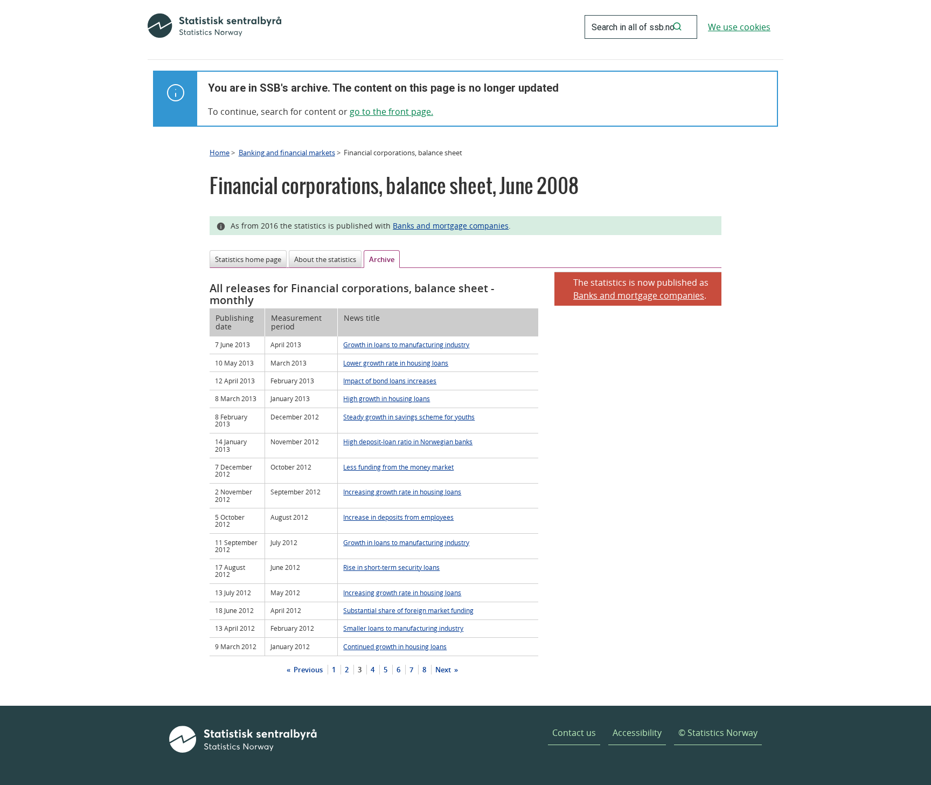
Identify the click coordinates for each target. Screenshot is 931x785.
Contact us (574, 733)
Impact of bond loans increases (389, 380)
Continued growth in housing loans (395, 646)
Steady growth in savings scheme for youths (409, 416)
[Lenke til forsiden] (214, 26)
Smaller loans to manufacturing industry (403, 628)
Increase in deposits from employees (398, 517)
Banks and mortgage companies (451, 226)
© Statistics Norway (718, 733)
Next (444, 669)
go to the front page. (391, 112)
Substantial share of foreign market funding (408, 610)
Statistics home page (248, 259)
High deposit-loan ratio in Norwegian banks (408, 441)
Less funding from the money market (398, 467)
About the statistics (325, 259)
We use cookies (739, 27)
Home (220, 152)
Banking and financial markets (287, 152)
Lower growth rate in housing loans (395, 363)
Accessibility (637, 733)
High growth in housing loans (386, 398)
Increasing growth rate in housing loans (402, 491)
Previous (307, 669)
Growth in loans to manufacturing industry (406, 344)
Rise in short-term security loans (391, 567)
